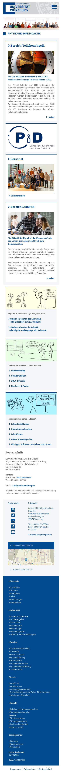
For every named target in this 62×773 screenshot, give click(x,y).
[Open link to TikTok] (12, 515)
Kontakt (33, 503)
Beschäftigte (15, 628)
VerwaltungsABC (17, 631)
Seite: (11, 760)
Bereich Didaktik (22, 207)
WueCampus (16, 686)
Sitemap (14, 741)
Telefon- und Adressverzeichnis (24, 709)
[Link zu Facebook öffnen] (12, 526)
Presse (13, 715)
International (15, 602)
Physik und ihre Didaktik (24, 33)
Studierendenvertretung (20, 666)
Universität (15, 587)
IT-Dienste (14, 651)
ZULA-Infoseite (18, 381)
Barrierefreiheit (45, 769)
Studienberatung (17, 657)
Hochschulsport (17, 654)
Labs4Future (17, 434)
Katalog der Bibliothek (19, 695)
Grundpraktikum (18, 376)
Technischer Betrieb (19, 724)
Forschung (15, 593)
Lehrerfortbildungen (20, 424)
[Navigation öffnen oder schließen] (54, 7)
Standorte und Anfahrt (20, 712)
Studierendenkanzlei (19, 663)
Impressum (15, 769)
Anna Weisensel (23, 477)
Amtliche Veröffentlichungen (23, 634)
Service (13, 642)
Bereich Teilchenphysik (27, 45)
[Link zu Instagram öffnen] (12, 510)
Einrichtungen (16, 599)
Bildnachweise (16, 744)
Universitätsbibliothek (19, 648)
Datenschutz (29, 769)
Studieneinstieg (18, 371)
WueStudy (14, 683)
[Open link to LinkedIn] (12, 521)
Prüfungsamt (16, 660)
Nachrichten (15, 622)
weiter (51, 117)
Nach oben (15, 747)
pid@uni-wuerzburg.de (24, 485)
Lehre (12, 596)
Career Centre (16, 669)
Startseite (14, 581)
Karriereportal (16, 625)
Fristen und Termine (19, 616)
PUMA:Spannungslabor (21, 439)
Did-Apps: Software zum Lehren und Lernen (31, 444)
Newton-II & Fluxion (20, 386)
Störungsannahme (18, 721)
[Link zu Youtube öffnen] (12, 532)
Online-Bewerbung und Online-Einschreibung (30, 692)
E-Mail (34, 529)
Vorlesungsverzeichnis (20, 689)
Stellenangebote (18, 196)
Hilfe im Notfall (16, 727)
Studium (14, 590)
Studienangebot (17, 619)
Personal (16, 159)
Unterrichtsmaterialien (21, 429)
